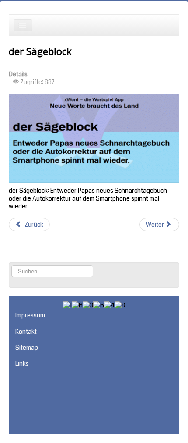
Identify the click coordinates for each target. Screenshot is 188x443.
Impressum (30, 315)
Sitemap (26, 347)
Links (22, 363)
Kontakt (26, 331)
